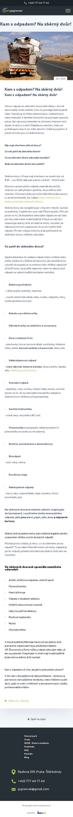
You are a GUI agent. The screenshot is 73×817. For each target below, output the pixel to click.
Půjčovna (13, 701)
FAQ (26, 750)
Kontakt (28, 754)
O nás (27, 740)
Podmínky (29, 747)
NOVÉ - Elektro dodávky (36, 743)
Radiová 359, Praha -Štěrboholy (39, 772)
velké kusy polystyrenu (23, 370)
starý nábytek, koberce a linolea (24, 366)
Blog (26, 757)
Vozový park (30, 736)
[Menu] (68, 10)
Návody (24, 701)
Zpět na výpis (38, 719)
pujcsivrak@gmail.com (33, 789)
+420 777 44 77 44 (38, 3)
